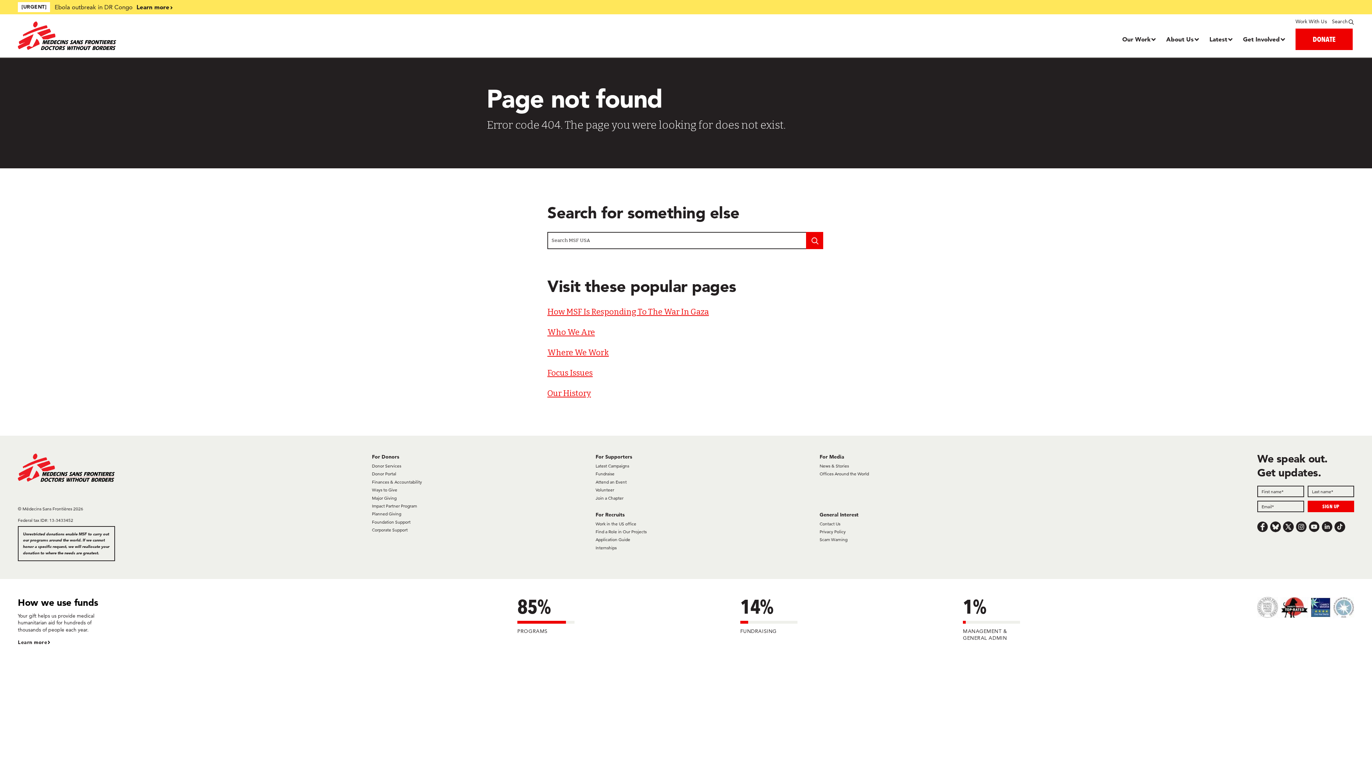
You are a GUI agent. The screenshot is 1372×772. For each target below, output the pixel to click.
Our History (569, 393)
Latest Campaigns (612, 466)
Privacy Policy (833, 531)
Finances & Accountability (397, 482)
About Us (1180, 39)
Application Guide (613, 539)
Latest (1218, 39)
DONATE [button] (1324, 39)
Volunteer (605, 490)
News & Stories (834, 466)
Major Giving (384, 498)
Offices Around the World (844, 473)
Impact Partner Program (394, 506)
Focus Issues (570, 373)
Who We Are (571, 332)
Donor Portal (384, 473)
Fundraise (605, 473)
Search (1340, 21)
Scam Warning (833, 539)
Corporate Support (390, 530)
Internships (606, 547)
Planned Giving (386, 513)
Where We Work (578, 352)
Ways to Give (384, 490)
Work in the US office (616, 523)
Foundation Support (391, 522)
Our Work (1136, 39)
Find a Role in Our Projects (621, 531)
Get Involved (1261, 39)
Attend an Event (611, 482)
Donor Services (386, 466)
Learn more (152, 7)
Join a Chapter (609, 498)
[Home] (185, 35)
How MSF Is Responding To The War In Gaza (628, 312)
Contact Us (830, 523)
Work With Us (1311, 21)
